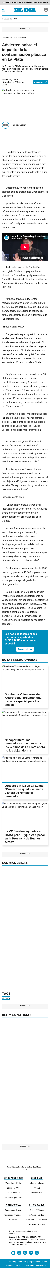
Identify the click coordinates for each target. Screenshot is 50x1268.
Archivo (37, 1188)
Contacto (13, 1220)
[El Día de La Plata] (25, 10)
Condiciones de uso (13, 1210)
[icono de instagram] (31, 1253)
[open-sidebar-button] (3, 10)
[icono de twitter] (25, 1253)
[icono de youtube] (13, 1253)
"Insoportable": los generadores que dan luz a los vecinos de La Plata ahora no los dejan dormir (25, 745)
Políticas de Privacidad (13, 1215)
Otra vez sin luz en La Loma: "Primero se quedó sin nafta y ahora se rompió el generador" (24, 791)
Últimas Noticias (37, 1183)
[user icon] (46, 11)
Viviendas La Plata (13, 1183)
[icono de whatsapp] (37, 1253)
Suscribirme (25, 649)
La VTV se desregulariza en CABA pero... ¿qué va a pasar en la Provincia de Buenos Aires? (25, 837)
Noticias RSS (36, 1193)
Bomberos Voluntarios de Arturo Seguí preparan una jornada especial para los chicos (23, 699)
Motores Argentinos (13, 1197)
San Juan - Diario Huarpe (36, 1220)
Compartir (38, 82)
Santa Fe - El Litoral (37, 1224)
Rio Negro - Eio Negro (37, 1215)
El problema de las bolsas (14, 38)
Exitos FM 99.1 (13, 1188)
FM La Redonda (13, 1193)
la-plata (6, 998)
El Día (17, 1231)
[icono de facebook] (19, 1253)
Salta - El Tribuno (37, 1210)
